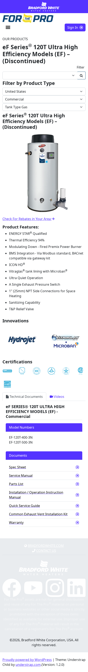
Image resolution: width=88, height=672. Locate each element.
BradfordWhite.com (46, 545)
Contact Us (46, 550)
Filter (81, 67)
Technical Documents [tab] (26, 396)
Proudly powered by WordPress (27, 659)
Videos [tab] (58, 396)
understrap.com (28, 664)
